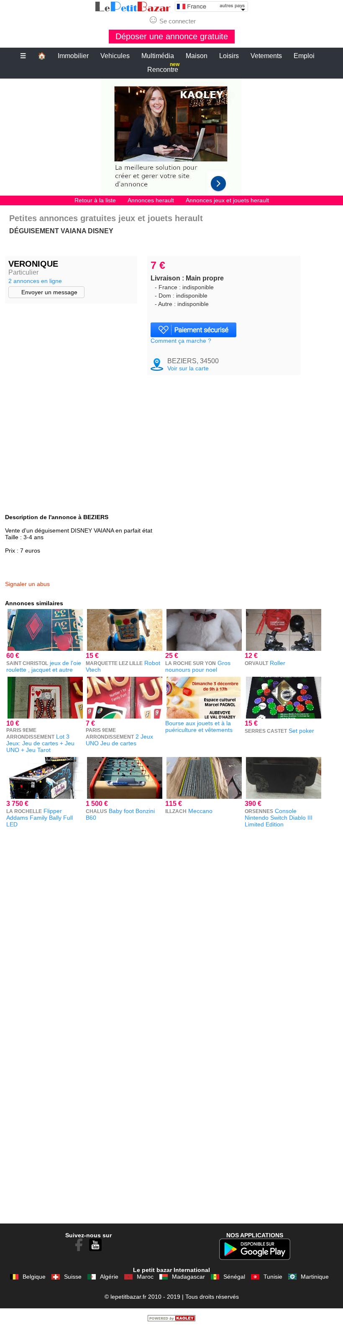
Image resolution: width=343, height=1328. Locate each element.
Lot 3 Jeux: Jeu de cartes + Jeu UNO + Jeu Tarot (40, 743)
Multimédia (157, 55)
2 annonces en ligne (35, 281)
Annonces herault (151, 200)
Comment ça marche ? (181, 340)
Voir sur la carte (188, 368)
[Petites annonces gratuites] (133, 7)
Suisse (73, 1276)
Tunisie (273, 1276)
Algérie (109, 1276)
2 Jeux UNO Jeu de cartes (119, 740)
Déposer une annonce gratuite (171, 36)
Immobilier (73, 55)
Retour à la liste (95, 200)
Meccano (200, 811)
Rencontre (163, 68)
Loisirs (229, 55)
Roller (277, 663)
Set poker (301, 730)
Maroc (145, 1276)
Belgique (34, 1276)
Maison (196, 55)
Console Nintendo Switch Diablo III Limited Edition (278, 818)
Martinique (315, 1276)
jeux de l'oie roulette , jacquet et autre (43, 666)
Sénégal (234, 1276)
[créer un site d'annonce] (171, 1319)
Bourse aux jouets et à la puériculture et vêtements (199, 726)
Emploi (304, 55)
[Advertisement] (171, 137)
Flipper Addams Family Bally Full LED (39, 818)
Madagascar (188, 1276)
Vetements (266, 55)
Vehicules (115, 55)
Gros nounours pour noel (197, 666)
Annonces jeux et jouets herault (227, 200)
